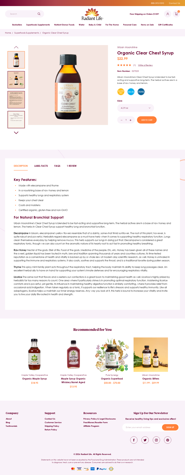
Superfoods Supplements (38, 24)
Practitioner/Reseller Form (95, 422)
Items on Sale (147, 24)
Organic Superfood (112, 378)
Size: (120, 101)
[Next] (16, 133)
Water (81, 24)
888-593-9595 (157, 3)
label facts (41, 165)
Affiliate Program (91, 426)
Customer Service (53, 422)
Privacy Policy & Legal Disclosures (99, 419)
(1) (134, 65)
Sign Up (170, 427)
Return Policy (51, 429)
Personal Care (130, 24)
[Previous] (16, 47)
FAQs (57, 165)
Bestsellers (17, 24)
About (9, 419)
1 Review (71, 165)
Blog (8, 422)
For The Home (112, 24)
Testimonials (11, 426)
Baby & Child (95, 24)
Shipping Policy (52, 426)
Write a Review (145, 65)
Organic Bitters (150, 378)
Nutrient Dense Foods (64, 24)
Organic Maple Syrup (34, 378)
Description (21, 165)
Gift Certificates (165, 24)
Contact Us (174, 3)
